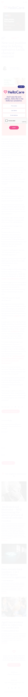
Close (20, 86)
